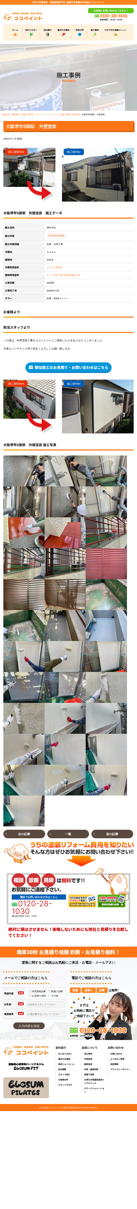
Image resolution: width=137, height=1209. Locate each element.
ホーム (15, 29)
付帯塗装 (76, 114)
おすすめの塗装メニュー (116, 29)
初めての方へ (31, 29)
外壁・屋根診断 (91, 1069)
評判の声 (80, 29)
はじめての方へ (65, 1053)
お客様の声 (63, 1079)
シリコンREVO (54, 267)
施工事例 (95, 29)
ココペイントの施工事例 (59, 114)
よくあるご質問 (117, 1058)
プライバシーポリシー (120, 1069)
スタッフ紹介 (64, 1074)
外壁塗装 (60, 235)
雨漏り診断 (89, 1074)
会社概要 (62, 1069)
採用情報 (114, 1064)
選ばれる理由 (63, 29)
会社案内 (47, 29)
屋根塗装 (88, 1064)
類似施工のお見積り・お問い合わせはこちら (71, 367)
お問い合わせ (116, 1053)
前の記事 (112, 834)
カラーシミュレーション (94, 1090)
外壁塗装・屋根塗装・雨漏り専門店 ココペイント (24, 114)
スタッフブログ (65, 1084)
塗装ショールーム (66, 1064)
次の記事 (24, 834)
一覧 (68, 834)
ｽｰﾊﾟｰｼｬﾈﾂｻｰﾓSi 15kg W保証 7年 (63, 275)
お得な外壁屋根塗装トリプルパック (94, 1081)
